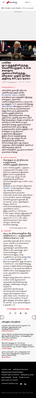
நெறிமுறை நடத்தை (27, 375)
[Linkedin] (26, 313)
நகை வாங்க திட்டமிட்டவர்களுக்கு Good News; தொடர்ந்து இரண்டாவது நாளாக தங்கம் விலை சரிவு (16, 353)
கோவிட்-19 (7, 188)
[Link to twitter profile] (21, 384)
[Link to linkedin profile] (25, 384)
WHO (14, 104)
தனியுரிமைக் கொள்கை (20, 369)
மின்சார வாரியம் (7, 331)
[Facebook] (10, 313)
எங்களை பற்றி (6, 369)
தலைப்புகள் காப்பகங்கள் (9, 380)
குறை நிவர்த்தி (6, 377)
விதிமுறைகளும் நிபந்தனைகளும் (12, 372)
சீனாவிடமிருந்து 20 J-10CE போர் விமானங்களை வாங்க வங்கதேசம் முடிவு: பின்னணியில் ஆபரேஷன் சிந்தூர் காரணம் (18, 345)
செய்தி (7, 8)
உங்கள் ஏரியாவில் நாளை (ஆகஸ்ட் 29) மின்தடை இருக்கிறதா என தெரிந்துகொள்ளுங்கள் (16, 327)
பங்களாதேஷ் (6, 348)
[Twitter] (20, 313)
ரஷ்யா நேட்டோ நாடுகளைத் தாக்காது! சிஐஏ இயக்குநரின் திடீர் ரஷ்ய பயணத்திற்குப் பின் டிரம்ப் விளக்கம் (18, 336)
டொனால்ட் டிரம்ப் (10, 95)
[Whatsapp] (15, 313)
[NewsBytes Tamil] (12, 2)
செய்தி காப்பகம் (24, 377)
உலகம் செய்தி (15, 8)
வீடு (2, 8)
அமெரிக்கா (7, 106)
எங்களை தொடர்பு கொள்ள (10, 375)
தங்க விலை (6, 357)
